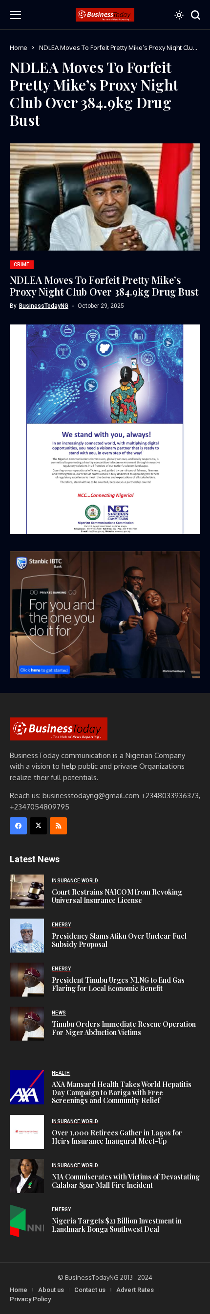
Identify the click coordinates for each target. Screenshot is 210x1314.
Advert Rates (135, 1289)
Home (18, 47)
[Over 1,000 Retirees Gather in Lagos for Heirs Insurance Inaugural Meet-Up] (27, 1132)
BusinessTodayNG (43, 305)
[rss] (58, 825)
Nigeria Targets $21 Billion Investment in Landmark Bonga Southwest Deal (117, 1225)
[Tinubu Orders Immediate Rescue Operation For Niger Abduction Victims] (27, 1024)
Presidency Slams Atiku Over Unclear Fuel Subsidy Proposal (119, 940)
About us (51, 1289)
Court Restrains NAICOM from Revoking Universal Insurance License (117, 896)
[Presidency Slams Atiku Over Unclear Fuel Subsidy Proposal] (27, 936)
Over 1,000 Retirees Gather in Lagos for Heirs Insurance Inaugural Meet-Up (117, 1137)
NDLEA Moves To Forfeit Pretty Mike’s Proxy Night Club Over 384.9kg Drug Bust (104, 285)
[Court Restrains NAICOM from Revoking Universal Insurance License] (27, 892)
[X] (38, 825)
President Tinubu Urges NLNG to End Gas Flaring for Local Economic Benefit (118, 984)
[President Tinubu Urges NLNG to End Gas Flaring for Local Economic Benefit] (27, 980)
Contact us (89, 1289)
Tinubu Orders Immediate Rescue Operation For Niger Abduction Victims (124, 1028)
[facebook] (18, 825)
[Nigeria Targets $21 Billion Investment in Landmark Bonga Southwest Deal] (27, 1220)
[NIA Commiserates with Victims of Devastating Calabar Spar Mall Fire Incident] (27, 1176)
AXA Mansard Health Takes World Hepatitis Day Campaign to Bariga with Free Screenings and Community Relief (121, 1093)
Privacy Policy (30, 1299)
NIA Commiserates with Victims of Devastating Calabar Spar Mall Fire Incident (126, 1181)
